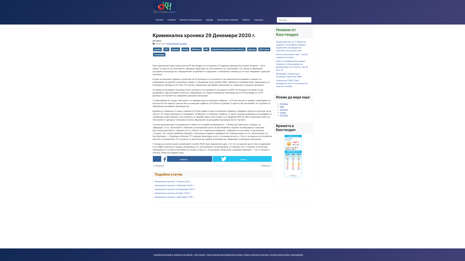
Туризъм (258, 19)
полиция (284, 109)
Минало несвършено (191, 19)
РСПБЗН (284, 115)
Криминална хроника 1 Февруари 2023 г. (174, 185)
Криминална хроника (177, 43)
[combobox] (294, 20)
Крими (209, 19)
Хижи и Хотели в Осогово (256, 255)
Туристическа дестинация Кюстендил (224, 255)
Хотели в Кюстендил (280, 255)
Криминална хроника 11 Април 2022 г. (173, 181)
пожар (185, 49)
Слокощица (159, 55)
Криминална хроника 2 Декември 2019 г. (174, 197)
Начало (159, 19)
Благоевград (297, 255)
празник (175, 49)
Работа (246, 19)
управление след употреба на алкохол (228, 49)
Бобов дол (196, 49)
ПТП (166, 49)
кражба (157, 49)
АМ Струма (264, 49)
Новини (172, 19)
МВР (206, 49)
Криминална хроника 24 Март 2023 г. (173, 193)
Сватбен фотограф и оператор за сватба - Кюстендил (179, 255)
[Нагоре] (460, 256)
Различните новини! (227, 19)
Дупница (252, 49)
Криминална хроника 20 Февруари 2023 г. (175, 189)
